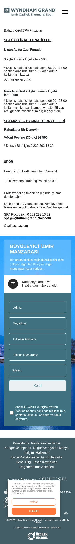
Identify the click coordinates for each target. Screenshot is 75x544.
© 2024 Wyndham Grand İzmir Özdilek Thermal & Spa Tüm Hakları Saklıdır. (37, 521)
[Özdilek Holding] (38, 536)
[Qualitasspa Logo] (53, 479)
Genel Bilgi (24, 462)
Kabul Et (33, 511)
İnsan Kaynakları (45, 462)
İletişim (29, 452)
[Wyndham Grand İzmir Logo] (30, 12)
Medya (64, 448)
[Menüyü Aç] (65, 12)
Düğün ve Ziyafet (45, 448)
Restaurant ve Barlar (45, 443)
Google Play (64, 491)
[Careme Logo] (22, 479)
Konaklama (21, 443)
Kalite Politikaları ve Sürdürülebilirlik (36, 457)
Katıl (38, 385)
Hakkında (42, 452)
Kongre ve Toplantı (17, 448)
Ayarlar (34, 502)
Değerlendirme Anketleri (36, 467)
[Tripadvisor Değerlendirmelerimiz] (65, 513)
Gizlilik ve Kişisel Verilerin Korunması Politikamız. (37, 527)
